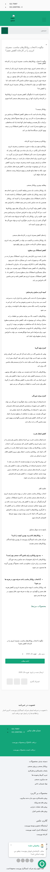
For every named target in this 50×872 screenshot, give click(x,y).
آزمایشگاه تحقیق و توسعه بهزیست (35, 826)
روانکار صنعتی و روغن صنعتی (37, 766)
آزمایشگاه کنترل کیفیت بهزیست (36, 830)
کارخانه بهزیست (42, 834)
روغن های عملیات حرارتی (38, 807)
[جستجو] (4, 30)
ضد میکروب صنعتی (40, 779)
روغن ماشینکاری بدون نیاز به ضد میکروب (33, 798)
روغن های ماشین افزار (39, 811)
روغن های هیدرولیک (40, 803)
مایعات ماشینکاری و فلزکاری (37, 771)
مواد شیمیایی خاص (41, 784)
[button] (44, 20)
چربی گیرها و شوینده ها (39, 775)
